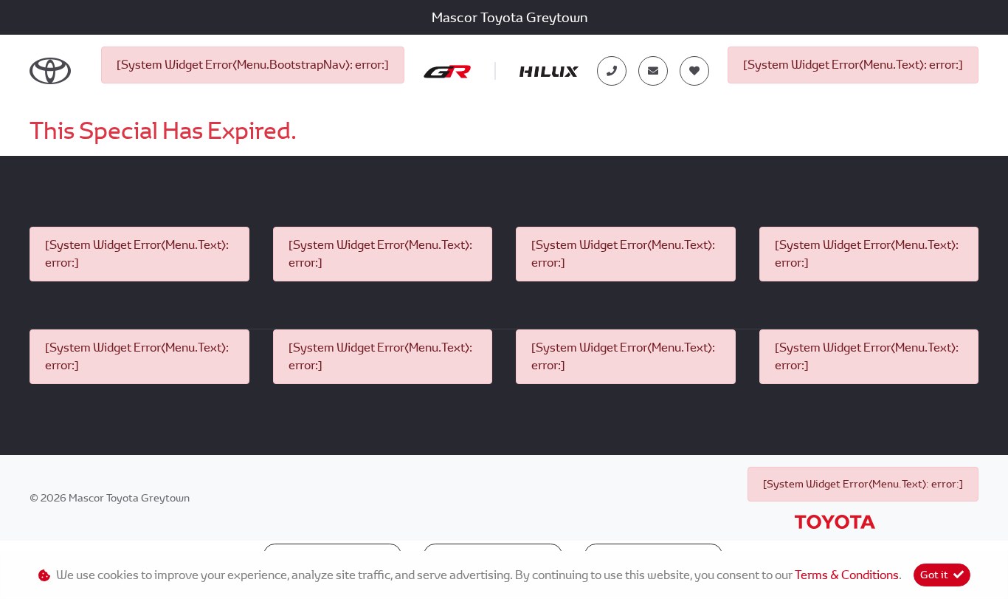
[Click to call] (611, 71)
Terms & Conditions (847, 575)
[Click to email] (653, 71)
